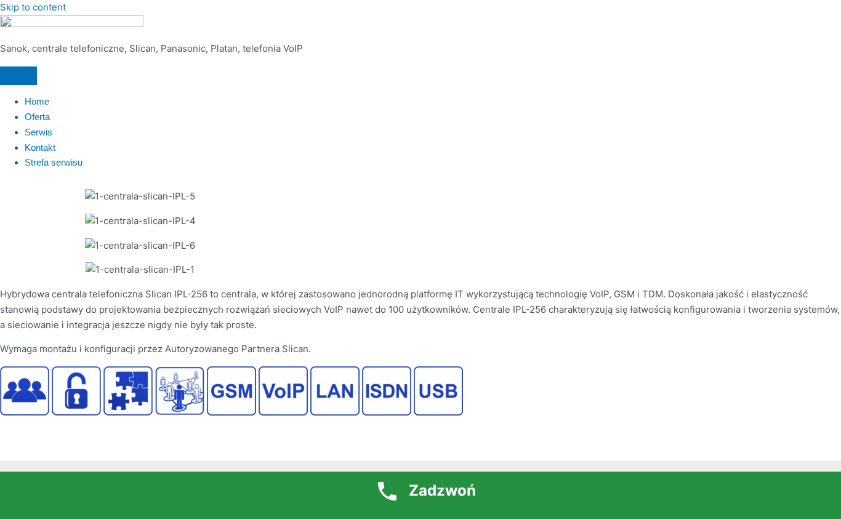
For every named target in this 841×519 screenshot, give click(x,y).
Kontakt (40, 147)
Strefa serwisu (53, 162)
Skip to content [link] (33, 7)
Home (37, 101)
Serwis (38, 132)
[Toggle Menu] (18, 75)
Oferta (37, 116)
